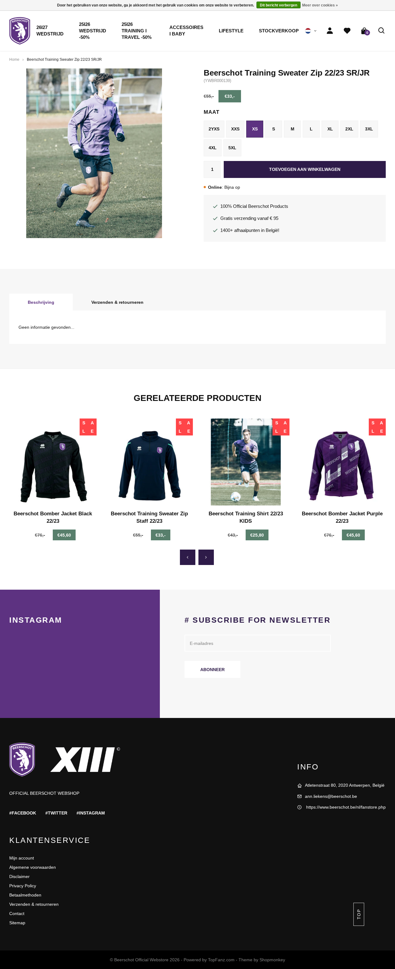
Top (358, 914)
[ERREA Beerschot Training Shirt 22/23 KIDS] (245, 462)
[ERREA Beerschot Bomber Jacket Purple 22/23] (342, 462)
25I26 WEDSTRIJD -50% (92, 31)
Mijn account (21, 858)
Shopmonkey (272, 959)
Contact (16, 913)
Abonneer (212, 669)
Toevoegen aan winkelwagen (304, 169)
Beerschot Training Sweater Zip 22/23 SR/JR (64, 59)
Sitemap (17, 922)
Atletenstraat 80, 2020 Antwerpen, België (345, 785)
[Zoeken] (382, 31)
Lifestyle (231, 30)
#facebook (22, 812)
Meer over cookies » (320, 5)
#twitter (56, 812)
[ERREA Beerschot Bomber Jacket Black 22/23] (53, 462)
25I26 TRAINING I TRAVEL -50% (137, 31)
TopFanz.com (221, 959)
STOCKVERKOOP (279, 30)
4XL (213, 147)
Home (14, 59)
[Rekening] (330, 31)
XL (330, 128)
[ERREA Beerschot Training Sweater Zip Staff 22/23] (149, 462)
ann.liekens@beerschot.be (331, 796)
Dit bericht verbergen (278, 5)
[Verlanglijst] (347, 31)
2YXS (214, 128)
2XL (349, 128)
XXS (235, 128)
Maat (211, 112)
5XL (232, 147)
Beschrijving (41, 302)
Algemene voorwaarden (32, 867)
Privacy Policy (22, 885)
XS (255, 128)
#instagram (91, 812)
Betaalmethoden (25, 895)
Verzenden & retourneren (117, 302)
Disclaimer (19, 876)
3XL (369, 128)
